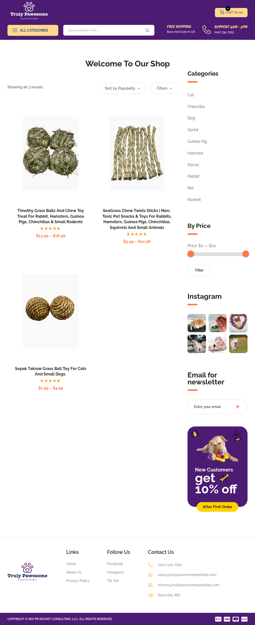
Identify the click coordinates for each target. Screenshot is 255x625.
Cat (191, 95)
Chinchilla (196, 106)
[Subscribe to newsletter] (239, 406)
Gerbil (193, 129)
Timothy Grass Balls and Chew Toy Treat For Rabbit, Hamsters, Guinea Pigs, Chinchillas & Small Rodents (50, 216)
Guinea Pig (197, 141)
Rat (190, 188)
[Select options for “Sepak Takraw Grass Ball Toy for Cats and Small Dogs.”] (43, 320)
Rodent (194, 199)
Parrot (193, 164)
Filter (199, 270)
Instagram (205, 296)
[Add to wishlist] (57, 162)
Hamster (195, 153)
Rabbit (193, 176)
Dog (191, 118)
